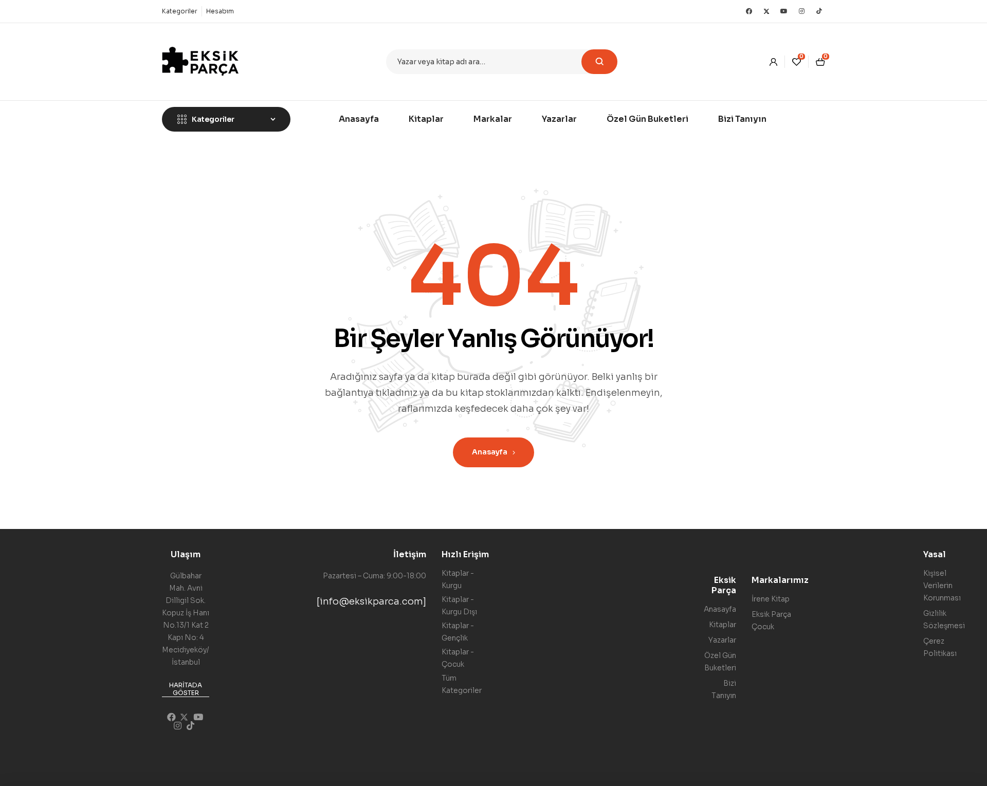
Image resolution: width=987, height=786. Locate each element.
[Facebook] (749, 11)
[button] (185, 689)
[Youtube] (784, 11)
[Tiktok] (819, 11)
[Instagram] (801, 11)
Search (599, 61)
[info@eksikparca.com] (371, 601)
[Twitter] (766, 11)
